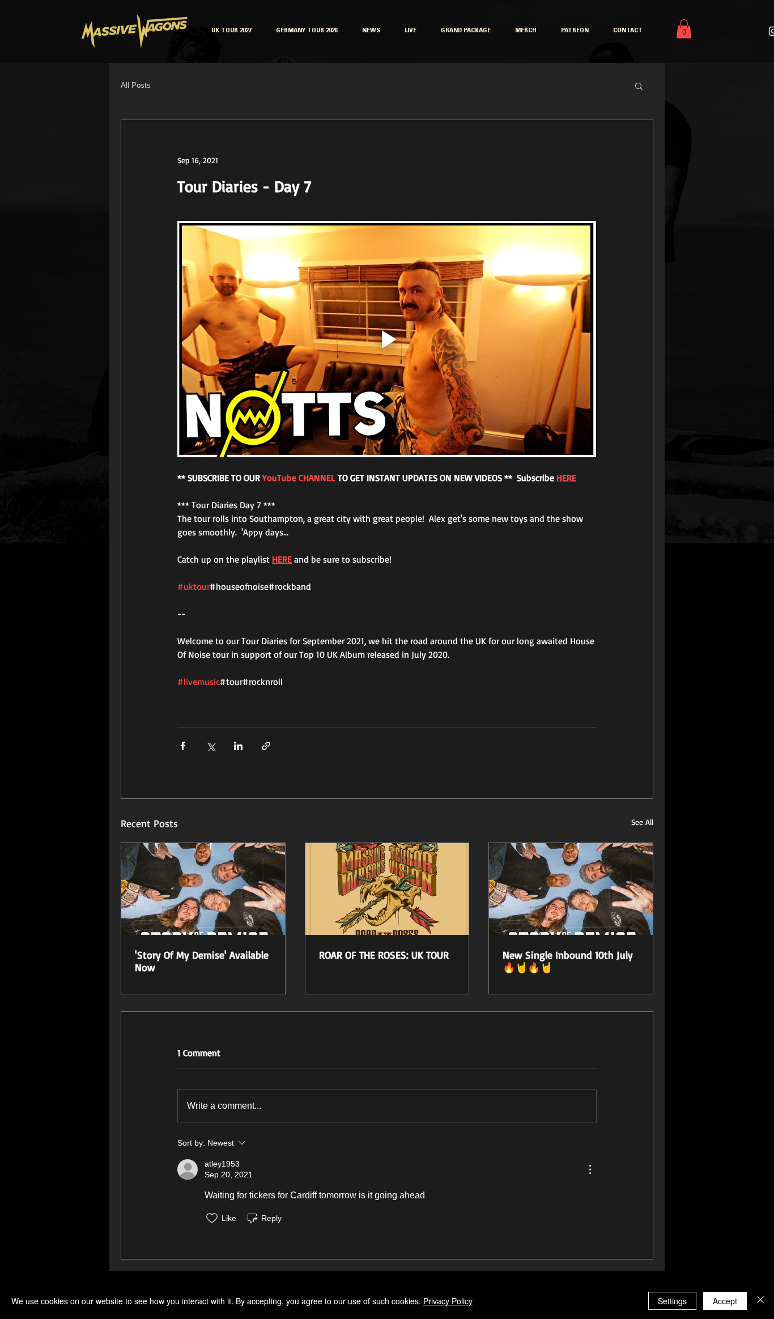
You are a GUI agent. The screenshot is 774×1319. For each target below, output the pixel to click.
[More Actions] (590, 1169)
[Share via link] (266, 746)
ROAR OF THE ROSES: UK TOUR (384, 954)
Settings (672, 1301)
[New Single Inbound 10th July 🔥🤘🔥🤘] (571, 889)
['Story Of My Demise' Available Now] (203, 889)
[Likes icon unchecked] (212, 1218)
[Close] (760, 1301)
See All (642, 822)
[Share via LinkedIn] (238, 746)
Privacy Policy (448, 1301)
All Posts (136, 85)
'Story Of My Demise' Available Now (202, 960)
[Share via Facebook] (182, 746)
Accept (725, 1301)
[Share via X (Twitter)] (210, 746)
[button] (684, 28)
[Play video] (387, 339)
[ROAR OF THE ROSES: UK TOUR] (387, 889)
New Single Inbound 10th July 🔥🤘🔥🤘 (568, 960)
